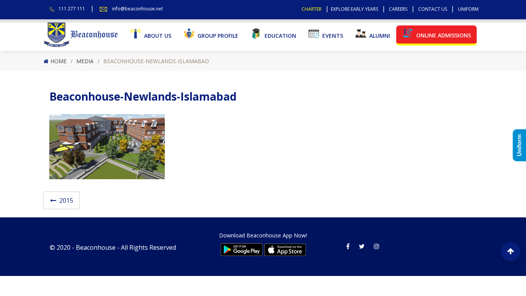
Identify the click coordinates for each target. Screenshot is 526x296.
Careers (398, 9)
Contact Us (432, 9)
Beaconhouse (96, 247)
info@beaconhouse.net (137, 8)
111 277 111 (72, 8)
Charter (312, 9)
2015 (66, 200)
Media (85, 61)
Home (58, 61)
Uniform (468, 9)
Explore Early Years (354, 9)
